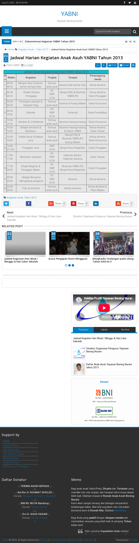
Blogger (133, 540)
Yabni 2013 (30, 197)
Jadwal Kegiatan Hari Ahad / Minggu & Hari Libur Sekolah (21, 260)
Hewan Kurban (39, 504)
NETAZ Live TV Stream (15, 466)
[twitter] (129, 2)
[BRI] (104, 411)
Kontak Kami (88, 540)
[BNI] (104, 392)
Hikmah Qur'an (11, 449)
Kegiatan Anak (15, 197)
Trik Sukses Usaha (13, 453)
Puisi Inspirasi (10, 458)
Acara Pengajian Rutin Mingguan (67, 258)
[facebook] (124, 2)
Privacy (44, 540)
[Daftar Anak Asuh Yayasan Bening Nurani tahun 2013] (79, 369)
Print (113, 65)
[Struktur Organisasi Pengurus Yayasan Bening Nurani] (79, 353)
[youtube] (135, 2)
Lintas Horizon (11, 462)
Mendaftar (120, 510)
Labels (104, 329)
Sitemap (75, 540)
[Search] (134, 31)
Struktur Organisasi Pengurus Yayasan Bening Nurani (107, 350)
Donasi (104, 381)
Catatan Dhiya (10, 445)
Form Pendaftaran (59, 540)
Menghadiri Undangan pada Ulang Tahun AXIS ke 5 (113, 260)
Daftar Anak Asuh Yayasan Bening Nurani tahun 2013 (109, 366)
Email (125, 65)
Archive (125, 329)
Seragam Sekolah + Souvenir (39, 493)
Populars (83, 329)
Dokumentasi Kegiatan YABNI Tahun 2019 (50, 41)
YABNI (69, 14)
